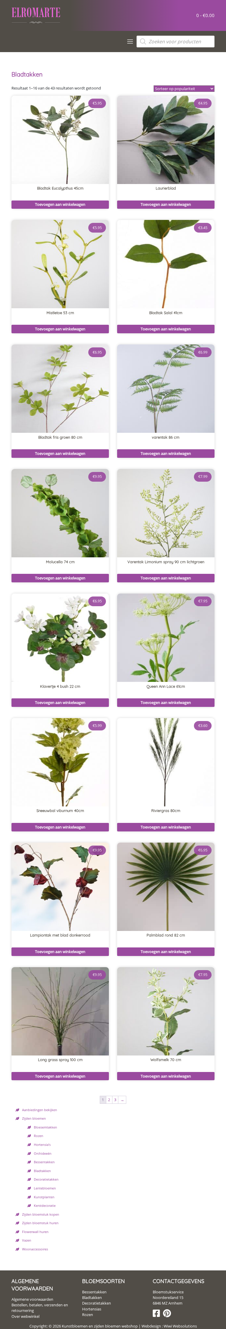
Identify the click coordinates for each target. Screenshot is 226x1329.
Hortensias (91, 1309)
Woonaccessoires (35, 1249)
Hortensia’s (42, 1144)
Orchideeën (42, 1153)
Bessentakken (44, 1162)
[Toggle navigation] (130, 41)
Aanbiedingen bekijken (39, 1110)
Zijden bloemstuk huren (40, 1223)
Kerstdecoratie (45, 1205)
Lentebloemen (45, 1188)
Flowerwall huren (35, 1231)
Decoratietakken (46, 1179)
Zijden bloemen (34, 1118)
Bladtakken (42, 1171)
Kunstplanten (44, 1197)
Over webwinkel (25, 1316)
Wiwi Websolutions (180, 1326)
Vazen (26, 1240)
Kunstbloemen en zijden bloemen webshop (100, 1326)
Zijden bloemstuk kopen (40, 1214)
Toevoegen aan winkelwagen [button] (60, 204)
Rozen (38, 1136)
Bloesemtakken (45, 1127)
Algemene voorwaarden (32, 1299)
